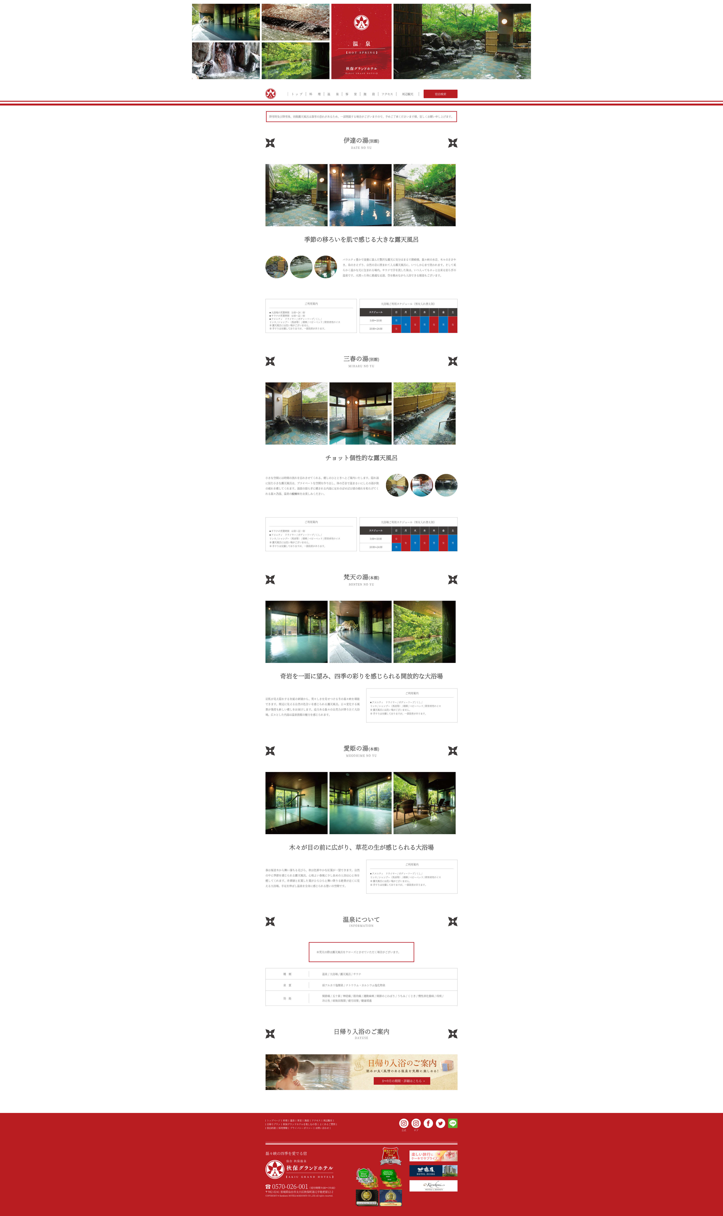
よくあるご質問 (327, 1124)
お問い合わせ (322, 1128)
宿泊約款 (271, 1128)
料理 (285, 1120)
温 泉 (333, 94)
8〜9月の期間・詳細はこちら (402, 1081)
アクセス (387, 94)
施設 (306, 1120)
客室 (299, 1120)
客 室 (351, 94)
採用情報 (283, 1128)
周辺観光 (407, 94)
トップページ (273, 1120)
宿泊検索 (440, 94)
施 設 (369, 94)
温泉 (292, 1120)
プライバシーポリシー (301, 1128)
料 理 (315, 94)
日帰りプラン (273, 1124)
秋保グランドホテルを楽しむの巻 (300, 1124)
